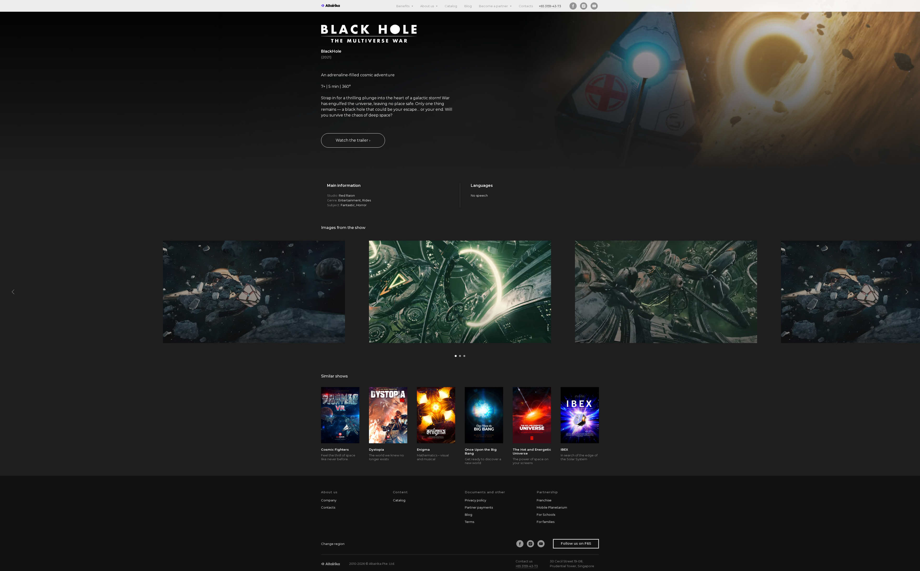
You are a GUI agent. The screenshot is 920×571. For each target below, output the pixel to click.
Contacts (526, 6)
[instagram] (583, 6)
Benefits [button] (403, 6)
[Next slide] (907, 292)
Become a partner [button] (494, 6)
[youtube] (594, 6)
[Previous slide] (13, 292)
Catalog (451, 6)
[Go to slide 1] (456, 356)
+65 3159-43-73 (550, 6)
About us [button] (427, 6)
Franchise (544, 500)
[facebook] (573, 6)
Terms (469, 522)
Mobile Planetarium (552, 507)
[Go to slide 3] (464, 356)
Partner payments (479, 507)
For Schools (546, 514)
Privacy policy (475, 500)
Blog (468, 6)
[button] (353, 140)
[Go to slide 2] (460, 356)
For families (545, 522)
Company (328, 500)
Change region (333, 544)
